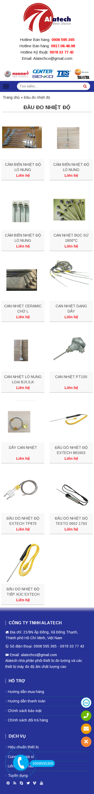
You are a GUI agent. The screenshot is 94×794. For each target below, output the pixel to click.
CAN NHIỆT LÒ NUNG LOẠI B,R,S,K (23, 379)
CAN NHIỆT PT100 (71, 377)
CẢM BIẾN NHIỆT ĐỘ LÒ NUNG (23, 167)
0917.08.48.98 (63, 46)
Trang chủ (11, 97)
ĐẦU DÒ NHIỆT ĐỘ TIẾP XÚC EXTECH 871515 (23, 592)
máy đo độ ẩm (28, 666)
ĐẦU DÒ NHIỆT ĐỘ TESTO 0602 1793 (71, 521)
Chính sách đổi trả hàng (28, 720)
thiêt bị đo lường (56, 660)
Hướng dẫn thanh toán (26, 701)
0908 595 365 (62, 39)
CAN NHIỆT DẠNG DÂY (71, 308)
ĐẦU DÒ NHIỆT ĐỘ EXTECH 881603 (71, 450)
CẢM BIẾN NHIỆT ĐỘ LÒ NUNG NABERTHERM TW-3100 (71, 167)
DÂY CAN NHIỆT (23, 447)
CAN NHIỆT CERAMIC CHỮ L (23, 308)
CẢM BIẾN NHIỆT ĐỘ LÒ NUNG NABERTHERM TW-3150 (23, 238)
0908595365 (43, 763)
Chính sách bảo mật (25, 711)
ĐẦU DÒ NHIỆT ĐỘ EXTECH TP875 (23, 521)
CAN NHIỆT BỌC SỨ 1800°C (71, 238)
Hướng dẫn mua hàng (26, 692)
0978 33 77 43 (62, 52)
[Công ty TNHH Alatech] (47, 16)
